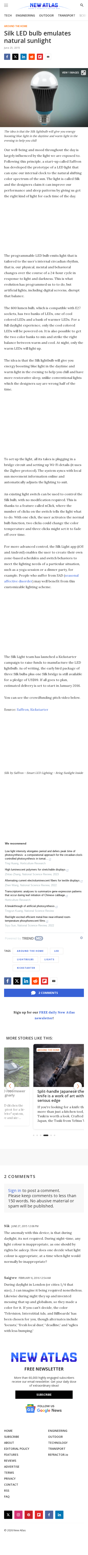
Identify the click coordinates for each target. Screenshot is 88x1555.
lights (49, 959)
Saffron (23, 709)
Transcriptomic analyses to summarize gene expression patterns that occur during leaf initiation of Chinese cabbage (43, 893)
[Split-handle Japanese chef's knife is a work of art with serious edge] (44, 1065)
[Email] (48, 57)
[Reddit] (32, 57)
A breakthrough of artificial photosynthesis (30, 906)
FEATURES (11, 1455)
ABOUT (9, 1443)
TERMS (9, 1473)
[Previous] (10, 1086)
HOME (8, 1431)
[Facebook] (7, 57)
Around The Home (15, 26)
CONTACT (11, 1484)
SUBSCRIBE (11, 1437)
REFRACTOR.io (58, 1455)
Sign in (14, 1190)
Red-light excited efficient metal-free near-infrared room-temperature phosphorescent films (38, 918)
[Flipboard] (40, 57)
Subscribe (44, 1395)
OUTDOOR (46, 15)
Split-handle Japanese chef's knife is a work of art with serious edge (41, 1096)
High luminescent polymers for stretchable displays (35, 869)
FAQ (7, 1496)
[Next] (78, 1086)
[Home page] (43, 6)
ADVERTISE (11, 1467)
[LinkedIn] (23, 57)
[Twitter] (15, 57)
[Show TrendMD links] (81, 937)
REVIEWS (10, 1461)
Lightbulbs (25, 959)
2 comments (48, 993)
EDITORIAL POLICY (16, 1449)
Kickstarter (39, 709)
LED (56, 950)
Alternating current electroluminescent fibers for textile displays (42, 880)
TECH (8, 15)
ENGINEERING (25, 15)
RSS (6, 1490)
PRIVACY (10, 1479)
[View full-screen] (83, 72)
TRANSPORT (66, 15)
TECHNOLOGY (58, 1443)
